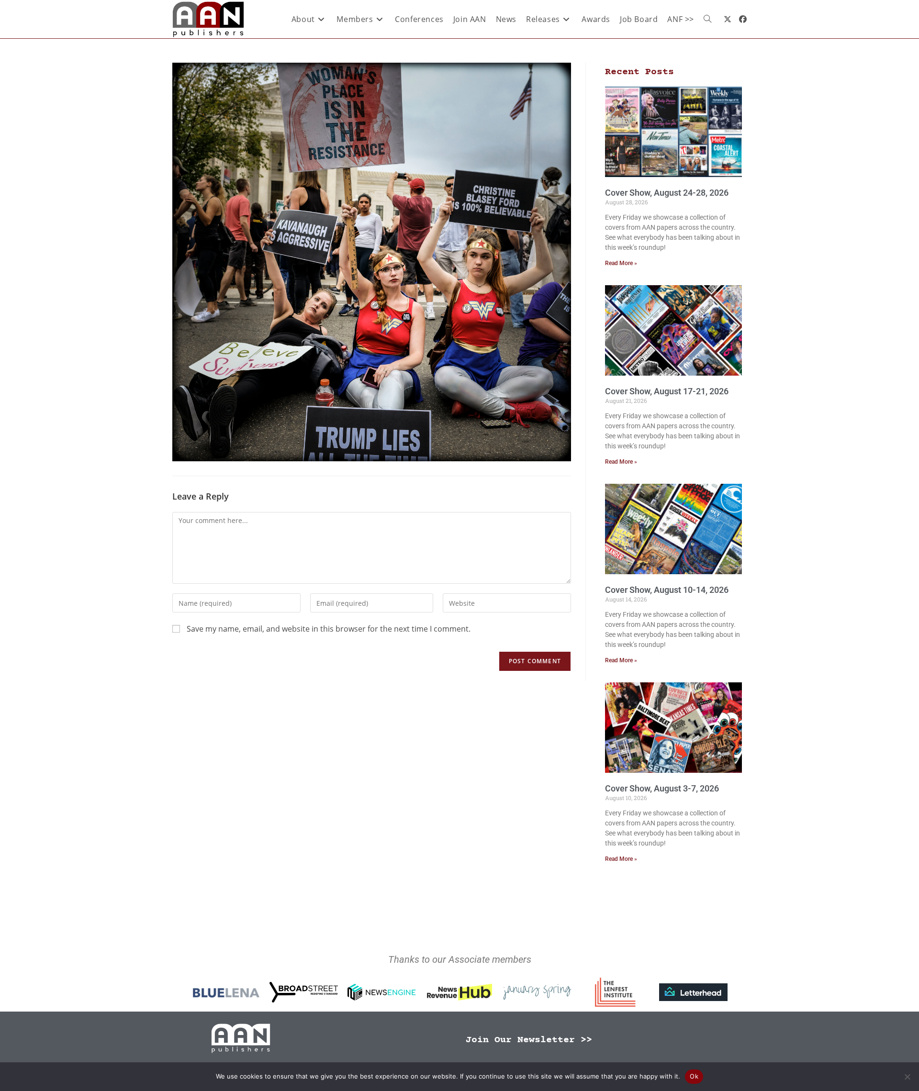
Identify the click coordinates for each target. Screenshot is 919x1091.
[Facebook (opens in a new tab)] (743, 19)
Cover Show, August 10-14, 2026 (666, 590)
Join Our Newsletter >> (529, 1040)
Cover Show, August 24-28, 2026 (666, 193)
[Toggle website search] (707, 19)
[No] (907, 1076)
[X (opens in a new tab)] (727, 19)
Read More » (621, 263)
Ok (694, 1076)
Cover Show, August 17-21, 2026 (666, 391)
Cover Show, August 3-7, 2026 (662, 788)
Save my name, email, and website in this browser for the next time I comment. (329, 628)
